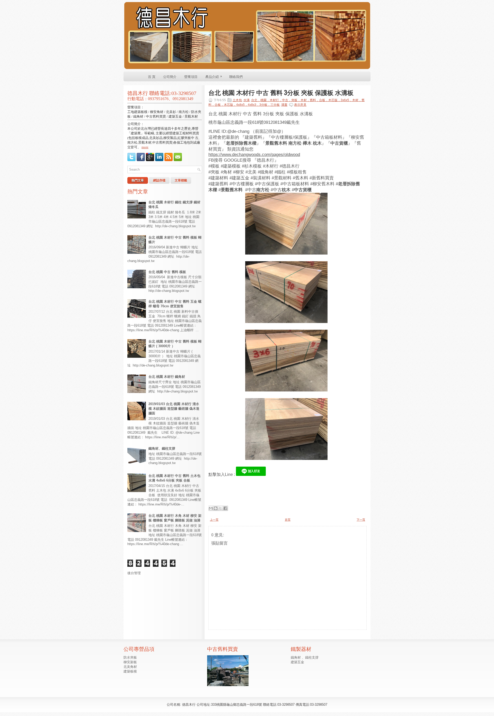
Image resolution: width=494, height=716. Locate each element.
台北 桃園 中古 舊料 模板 (167, 272)
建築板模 (130, 671)
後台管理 (134, 573)
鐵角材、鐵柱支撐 (161, 448)
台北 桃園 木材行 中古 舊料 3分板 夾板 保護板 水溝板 (281, 92)
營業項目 (191, 76)
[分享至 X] (220, 508)
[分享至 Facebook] (225, 508)
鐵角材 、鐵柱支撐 (305, 657)
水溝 (246, 100)
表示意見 (300, 105)
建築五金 (297, 662)
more (145, 147)
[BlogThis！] (215, 508)
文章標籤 (181, 180)
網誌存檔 (159, 180)
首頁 (287, 519)
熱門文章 (137, 180)
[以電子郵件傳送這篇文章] (210, 508)
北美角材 (130, 667)
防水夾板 (130, 657)
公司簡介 (170, 76)
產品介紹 (213, 76)
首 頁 (151, 76)
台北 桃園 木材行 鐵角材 (166, 377)
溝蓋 (284, 105)
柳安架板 (130, 662)
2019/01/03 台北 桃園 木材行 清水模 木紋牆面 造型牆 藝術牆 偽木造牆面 (173, 408)
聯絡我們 (236, 76)
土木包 (237, 100)
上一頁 (214, 519)
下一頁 (361, 519)
